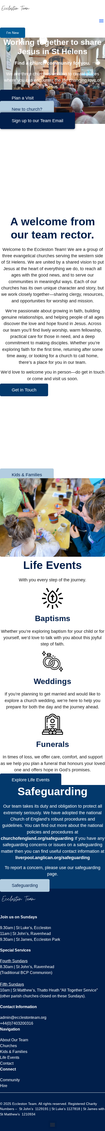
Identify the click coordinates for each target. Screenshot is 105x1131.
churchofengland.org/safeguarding (37, 838)
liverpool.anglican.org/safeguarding (52, 857)
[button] (101, 20)
